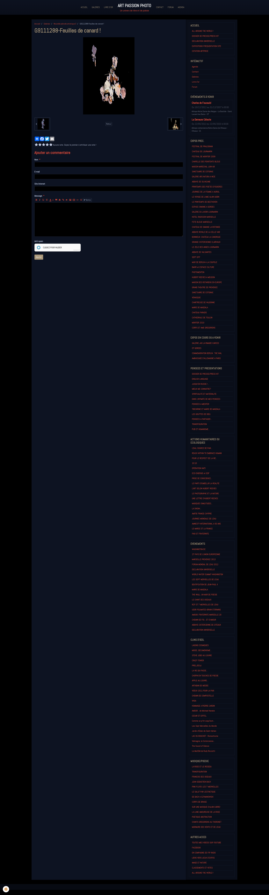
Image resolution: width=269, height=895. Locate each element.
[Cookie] (6, 889)
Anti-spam (38, 241)
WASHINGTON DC (199, 549)
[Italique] (40, 200)
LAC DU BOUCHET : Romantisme (205, 736)
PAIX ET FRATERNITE (200, 533)
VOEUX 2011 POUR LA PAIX (203, 690)
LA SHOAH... (196, 508)
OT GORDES (196, 348)
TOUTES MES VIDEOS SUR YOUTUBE (206, 842)
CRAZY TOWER (198, 660)
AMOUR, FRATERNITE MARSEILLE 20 (206, 614)
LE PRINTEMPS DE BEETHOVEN (204, 201)
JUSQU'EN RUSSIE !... (200, 383)
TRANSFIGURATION (199, 424)
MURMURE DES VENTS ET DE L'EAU (206, 826)
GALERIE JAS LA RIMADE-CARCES (205, 343)
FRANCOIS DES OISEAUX (202, 776)
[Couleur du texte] (51, 200)
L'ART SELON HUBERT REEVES (204, 488)
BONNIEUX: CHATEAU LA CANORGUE (206, 236)
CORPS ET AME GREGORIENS (203, 327)
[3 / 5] (43, 145)
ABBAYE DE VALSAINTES (201, 252)
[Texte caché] (67, 200)
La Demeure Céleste (201, 119)
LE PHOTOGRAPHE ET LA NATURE (205, 493)
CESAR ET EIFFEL (199, 715)
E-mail (37, 171)
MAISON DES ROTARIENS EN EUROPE (207, 282)
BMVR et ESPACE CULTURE (203, 267)
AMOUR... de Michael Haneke (203, 710)
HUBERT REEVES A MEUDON (203, 277)
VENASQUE (196, 297)
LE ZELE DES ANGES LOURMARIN (205, 247)
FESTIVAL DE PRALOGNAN (202, 146)
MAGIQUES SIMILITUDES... (202, 503)
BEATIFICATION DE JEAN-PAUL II (205, 584)
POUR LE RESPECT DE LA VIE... (204, 458)
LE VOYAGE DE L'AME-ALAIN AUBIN (205, 196)
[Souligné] (43, 200)
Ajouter (39, 257)
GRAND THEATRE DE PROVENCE (205, 287)
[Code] (77, 200)
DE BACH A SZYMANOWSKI (202, 796)
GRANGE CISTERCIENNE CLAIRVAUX (206, 242)
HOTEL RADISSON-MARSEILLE (204, 216)
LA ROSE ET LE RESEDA (201, 766)
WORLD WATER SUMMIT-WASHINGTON (207, 574)
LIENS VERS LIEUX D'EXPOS (203, 857)
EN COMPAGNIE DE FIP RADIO (204, 852)
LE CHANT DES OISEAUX (201, 599)
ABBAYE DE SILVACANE (201, 181)
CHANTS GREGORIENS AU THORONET (206, 821)
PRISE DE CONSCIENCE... (202, 478)
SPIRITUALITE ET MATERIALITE (204, 393)
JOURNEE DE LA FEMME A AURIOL (206, 191)
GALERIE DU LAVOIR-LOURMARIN (205, 211)
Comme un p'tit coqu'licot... (203, 720)
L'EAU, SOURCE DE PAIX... (202, 448)
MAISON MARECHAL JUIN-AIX (203, 166)
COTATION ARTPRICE (200, 51)
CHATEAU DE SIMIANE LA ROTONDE (206, 227)
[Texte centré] (60, 200)
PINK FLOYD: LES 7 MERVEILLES (205, 786)
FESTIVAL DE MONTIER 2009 (203, 156)
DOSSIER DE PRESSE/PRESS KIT (205, 36)
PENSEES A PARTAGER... (202, 419)
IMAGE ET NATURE (199, 862)
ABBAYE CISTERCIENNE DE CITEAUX (206, 624)
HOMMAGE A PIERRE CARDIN (203, 705)
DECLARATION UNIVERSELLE (203, 41)
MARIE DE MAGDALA (200, 307)
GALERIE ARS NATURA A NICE (203, 176)
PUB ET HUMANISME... (201, 429)
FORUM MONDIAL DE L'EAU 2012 (205, 564)
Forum (171, 7)
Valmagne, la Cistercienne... (203, 741)
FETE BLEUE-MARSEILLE (202, 221)
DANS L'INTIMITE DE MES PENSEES (206, 399)
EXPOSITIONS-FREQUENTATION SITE (206, 46)
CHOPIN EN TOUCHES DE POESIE (205, 675)
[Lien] (63, 200)
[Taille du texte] (47, 200)
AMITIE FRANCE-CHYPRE (202, 513)
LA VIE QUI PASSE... (199, 670)
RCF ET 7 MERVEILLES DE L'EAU (205, 604)
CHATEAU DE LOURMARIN (202, 151)
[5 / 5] (50, 145)
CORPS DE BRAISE (199, 801)
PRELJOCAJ (196, 665)
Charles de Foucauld (201, 103)
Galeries (96, 7)
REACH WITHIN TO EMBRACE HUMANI (207, 453)
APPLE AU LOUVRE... (200, 680)
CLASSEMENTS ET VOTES (202, 867)
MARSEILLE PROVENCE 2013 (204, 559)
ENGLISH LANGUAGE (200, 378)
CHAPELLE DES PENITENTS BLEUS (206, 161)
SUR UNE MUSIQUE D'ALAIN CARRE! (206, 806)
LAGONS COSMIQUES (200, 645)
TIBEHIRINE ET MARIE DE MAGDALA (206, 409)
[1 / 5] (36, 145)
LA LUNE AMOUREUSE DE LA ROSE (206, 811)
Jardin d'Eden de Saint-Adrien (204, 730)
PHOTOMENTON (198, 272)
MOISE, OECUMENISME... (202, 650)
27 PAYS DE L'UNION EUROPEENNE (206, 554)
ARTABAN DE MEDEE (200, 685)
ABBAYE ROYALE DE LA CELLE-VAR (206, 232)
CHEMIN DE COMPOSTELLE (203, 695)
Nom (36, 159)
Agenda (181, 7)
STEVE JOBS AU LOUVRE (202, 655)
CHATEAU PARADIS (199, 312)
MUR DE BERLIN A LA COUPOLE (204, 262)
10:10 (194, 463)
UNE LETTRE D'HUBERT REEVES (205, 498)
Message (38, 195)
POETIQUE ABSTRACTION (202, 816)
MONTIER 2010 (198, 322)
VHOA (194, 700)
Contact (160, 7)
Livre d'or (108, 7)
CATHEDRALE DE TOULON (202, 317)
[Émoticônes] (81, 200)
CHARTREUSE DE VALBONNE (203, 302)
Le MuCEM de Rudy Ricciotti (203, 751)
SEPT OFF (196, 257)
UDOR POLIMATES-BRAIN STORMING (206, 609)
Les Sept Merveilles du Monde (204, 725)
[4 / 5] (47, 145)
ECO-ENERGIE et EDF (200, 473)
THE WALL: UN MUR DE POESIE (204, 594)
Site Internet (39, 183)
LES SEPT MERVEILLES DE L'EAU (205, 579)
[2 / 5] (39, 145)
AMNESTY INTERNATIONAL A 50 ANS (206, 523)
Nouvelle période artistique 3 (65, 23)
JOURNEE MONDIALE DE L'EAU (204, 518)
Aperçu (88, 200)
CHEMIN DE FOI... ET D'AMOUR (204, 619)
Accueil (84, 7)
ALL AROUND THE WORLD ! (202, 30)
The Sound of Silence (200, 745)
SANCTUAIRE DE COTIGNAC (202, 171)
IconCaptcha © (76, 250)
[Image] (70, 200)
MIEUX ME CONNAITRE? (201, 388)
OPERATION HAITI (199, 468)
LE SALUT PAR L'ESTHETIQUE (203, 791)
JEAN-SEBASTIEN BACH (201, 781)
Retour (108, 124)
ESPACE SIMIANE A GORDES (203, 206)
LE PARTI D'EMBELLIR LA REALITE (205, 483)
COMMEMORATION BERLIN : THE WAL (207, 353)
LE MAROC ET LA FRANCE (202, 528)
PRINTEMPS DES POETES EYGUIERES (207, 186)
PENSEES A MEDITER (200, 404)
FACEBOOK (196, 847)
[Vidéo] (74, 200)
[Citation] (56, 200)
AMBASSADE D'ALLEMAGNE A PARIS (206, 358)
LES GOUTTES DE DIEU (201, 414)
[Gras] (36, 200)
